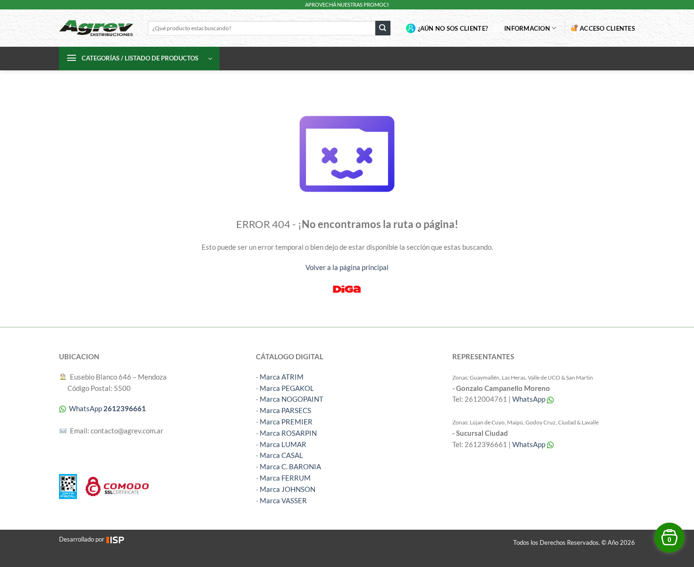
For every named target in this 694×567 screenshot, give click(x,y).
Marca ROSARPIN (288, 433)
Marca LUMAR (283, 444)
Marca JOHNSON (287, 489)
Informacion (527, 28)
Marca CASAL (281, 455)
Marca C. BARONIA (290, 466)
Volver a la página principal (347, 267)
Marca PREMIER (286, 421)
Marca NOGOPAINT (291, 399)
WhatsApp (529, 399)
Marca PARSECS (285, 410)
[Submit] (382, 28)
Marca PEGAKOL (287, 388)
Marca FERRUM (285, 478)
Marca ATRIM (282, 376)
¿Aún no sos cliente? (453, 28)
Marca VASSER (283, 500)
